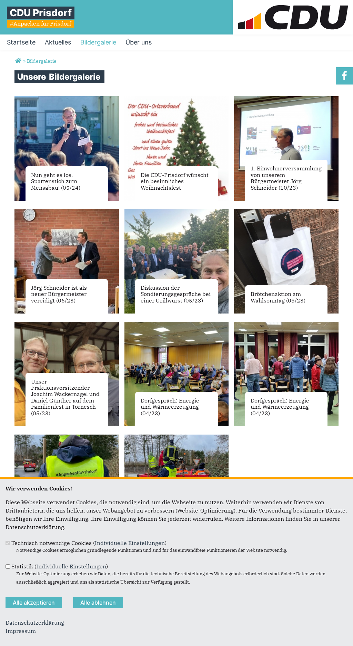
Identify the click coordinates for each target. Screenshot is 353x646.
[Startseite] (293, 4)
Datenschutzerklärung (35, 622)
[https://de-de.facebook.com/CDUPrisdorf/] (344, 76)
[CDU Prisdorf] (18, 61)
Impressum (21, 630)
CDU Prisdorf (41, 13)
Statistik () (59, 566)
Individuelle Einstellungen (130, 542)
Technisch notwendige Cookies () (89, 542)
